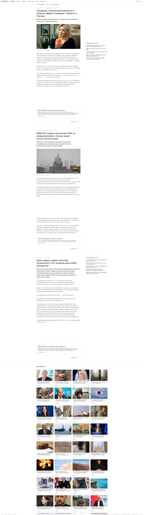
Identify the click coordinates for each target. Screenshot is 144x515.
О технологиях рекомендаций (105, 514)
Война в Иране (41, 4)
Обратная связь (134, 514)
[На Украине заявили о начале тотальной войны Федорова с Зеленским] (99, 467)
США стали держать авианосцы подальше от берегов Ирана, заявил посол (96, 55)
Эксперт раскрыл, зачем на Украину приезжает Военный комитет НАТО (96, 267)
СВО (48, 4)
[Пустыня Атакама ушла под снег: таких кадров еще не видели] (81, 467)
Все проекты (14, 514)
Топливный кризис (55, 4)
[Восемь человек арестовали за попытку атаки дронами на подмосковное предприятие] (45, 396)
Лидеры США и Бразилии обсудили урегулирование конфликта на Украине (95, 270)
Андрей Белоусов (64, 225)
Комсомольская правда (48, 7)
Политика (55, 7)
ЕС (40, 221)
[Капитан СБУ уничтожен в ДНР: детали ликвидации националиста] (99, 378)
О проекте (97, 514)
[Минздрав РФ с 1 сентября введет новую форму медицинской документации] (45, 485)
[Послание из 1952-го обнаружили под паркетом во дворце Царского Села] (63, 449)
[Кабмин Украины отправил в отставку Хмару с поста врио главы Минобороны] (63, 378)
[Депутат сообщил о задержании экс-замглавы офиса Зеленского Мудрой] (45, 414)
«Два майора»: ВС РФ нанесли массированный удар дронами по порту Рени (96, 273)
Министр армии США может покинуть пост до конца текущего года (96, 260)
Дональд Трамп (65, 80)
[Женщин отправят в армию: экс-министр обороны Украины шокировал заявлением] (81, 396)
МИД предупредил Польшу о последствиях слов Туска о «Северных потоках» (95, 46)
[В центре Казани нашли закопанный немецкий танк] (63, 414)
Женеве (68, 190)
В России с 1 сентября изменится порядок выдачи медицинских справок (95, 58)
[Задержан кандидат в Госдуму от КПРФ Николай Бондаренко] (45, 449)
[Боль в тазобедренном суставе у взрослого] (81, 485)
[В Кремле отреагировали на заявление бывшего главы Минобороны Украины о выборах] (45, 378)
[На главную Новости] (5, 1)
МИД (53, 60)
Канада (52, 221)
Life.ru (45, 257)
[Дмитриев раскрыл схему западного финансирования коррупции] (99, 503)
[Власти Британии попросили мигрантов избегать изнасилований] (81, 431)
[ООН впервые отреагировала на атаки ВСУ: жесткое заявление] (63, 396)
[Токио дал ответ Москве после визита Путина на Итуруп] (99, 396)
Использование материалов (126, 514)
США (43, 180)
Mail (1, 514)
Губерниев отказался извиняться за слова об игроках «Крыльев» (96, 263)
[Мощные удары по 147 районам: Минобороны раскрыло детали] (45, 467)
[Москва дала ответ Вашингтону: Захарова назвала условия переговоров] (81, 378)
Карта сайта (140, 514)
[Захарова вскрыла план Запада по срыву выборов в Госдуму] (99, 449)
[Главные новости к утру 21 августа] (63, 431)
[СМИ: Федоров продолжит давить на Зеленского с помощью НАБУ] (63, 485)
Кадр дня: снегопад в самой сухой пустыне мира (95, 49)
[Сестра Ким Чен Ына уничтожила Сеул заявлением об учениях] (45, 503)
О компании (5, 514)
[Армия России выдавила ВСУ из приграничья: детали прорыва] (81, 503)
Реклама (9, 514)
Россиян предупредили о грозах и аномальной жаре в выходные (96, 52)
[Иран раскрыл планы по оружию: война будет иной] (81, 414)
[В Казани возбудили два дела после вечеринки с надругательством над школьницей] (81, 449)
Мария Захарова (60, 60)
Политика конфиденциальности (115, 514)
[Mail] (1, 1)
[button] (58, 36)
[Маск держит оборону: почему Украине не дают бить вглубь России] (45, 431)
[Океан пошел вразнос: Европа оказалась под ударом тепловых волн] (99, 485)
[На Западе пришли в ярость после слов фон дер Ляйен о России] (99, 431)
